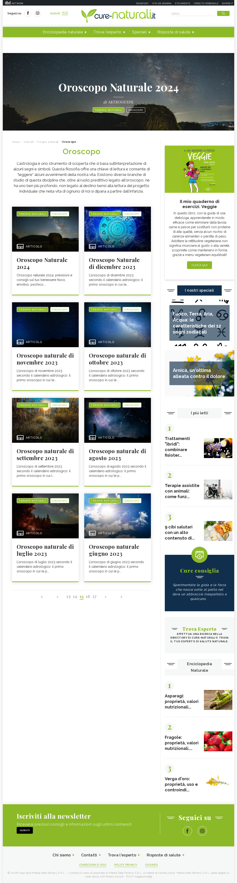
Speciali (139, 32)
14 (75, 596)
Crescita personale (206, 3)
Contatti (89, 855)
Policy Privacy (125, 864)
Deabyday (142, 3)
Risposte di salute (174, 32)
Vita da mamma (162, 3)
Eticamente (182, 3)
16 (88, 596)
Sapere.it (227, 3)
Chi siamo (62, 855)
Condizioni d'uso (92, 864)
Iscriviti (55, 13)
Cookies (151, 864)
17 (95, 596)
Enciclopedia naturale (63, 32)
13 (68, 596)
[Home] (118, 16)
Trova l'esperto (108, 32)
